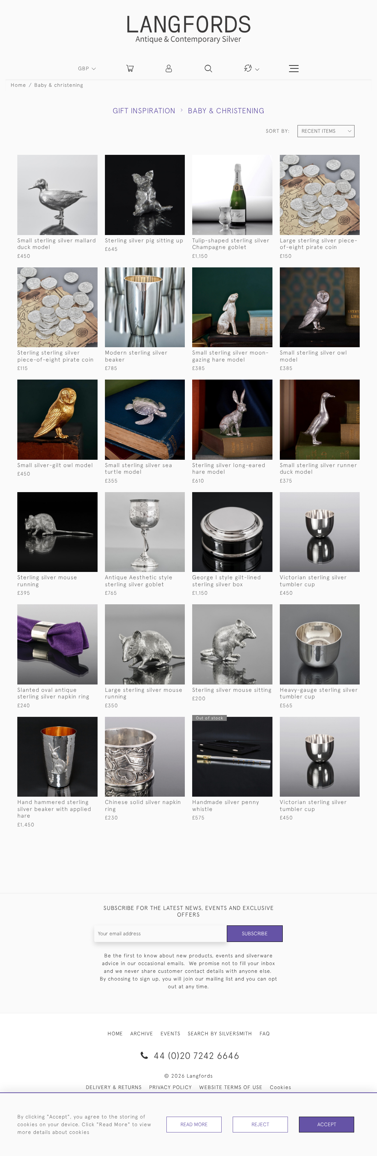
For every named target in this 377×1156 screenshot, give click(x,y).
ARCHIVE (141, 1033)
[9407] (337, 273)
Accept (326, 1124)
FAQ (265, 1033)
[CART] (130, 68)
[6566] (249, 723)
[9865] (249, 610)
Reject (260, 1124)
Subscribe (255, 933)
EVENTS (170, 1033)
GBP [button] (84, 68)
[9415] (249, 385)
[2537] (337, 498)
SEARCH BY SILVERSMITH (220, 1033)
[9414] (162, 385)
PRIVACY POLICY (170, 1087)
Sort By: (278, 131)
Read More (194, 1124)
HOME (115, 1033)
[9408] (74, 385)
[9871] (74, 498)
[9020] (162, 273)
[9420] (74, 273)
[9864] (162, 610)
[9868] (162, 161)
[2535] (337, 723)
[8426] (337, 610)
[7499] (74, 610)
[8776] (162, 498)
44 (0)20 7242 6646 (195, 1055)
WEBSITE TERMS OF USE (231, 1087)
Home (18, 85)
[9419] (337, 161)
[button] (169, 68)
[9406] (249, 273)
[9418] (337, 385)
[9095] (249, 498)
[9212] (249, 161)
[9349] (74, 161)
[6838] (162, 723)
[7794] (74, 723)
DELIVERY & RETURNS (114, 1087)
